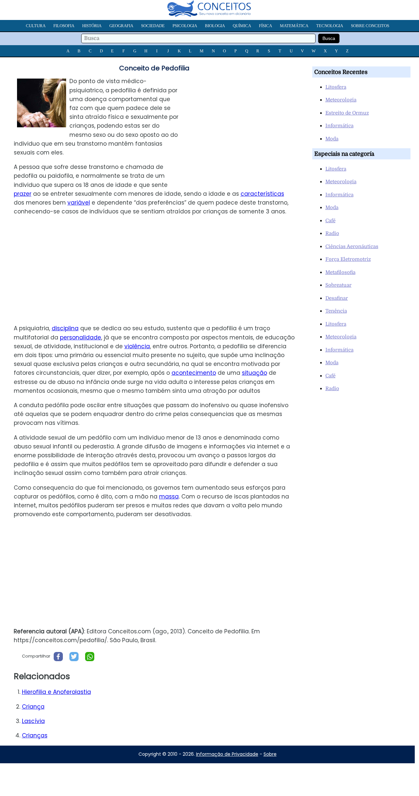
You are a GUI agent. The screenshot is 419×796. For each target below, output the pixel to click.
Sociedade (153, 25)
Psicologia (185, 25)
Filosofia (63, 25)
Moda (331, 139)
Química (242, 25)
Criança (33, 707)
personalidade (80, 337)
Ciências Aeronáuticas (351, 246)
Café (330, 221)
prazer (22, 194)
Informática (339, 126)
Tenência (336, 311)
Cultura (36, 25)
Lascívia (33, 721)
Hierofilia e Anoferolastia (56, 692)
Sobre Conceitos (370, 25)
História (91, 25)
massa (169, 496)
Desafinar (336, 298)
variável (78, 203)
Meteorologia (340, 100)
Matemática (294, 25)
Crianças (34, 735)
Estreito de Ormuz (347, 113)
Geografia (121, 25)
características (262, 194)
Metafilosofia (340, 272)
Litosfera (335, 87)
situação (254, 373)
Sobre (270, 754)
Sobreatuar (338, 285)
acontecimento (194, 373)
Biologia (215, 25)
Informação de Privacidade (227, 754)
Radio (332, 233)
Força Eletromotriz (348, 259)
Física (265, 25)
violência (137, 346)
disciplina (65, 328)
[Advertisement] (245, 123)
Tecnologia (329, 25)
